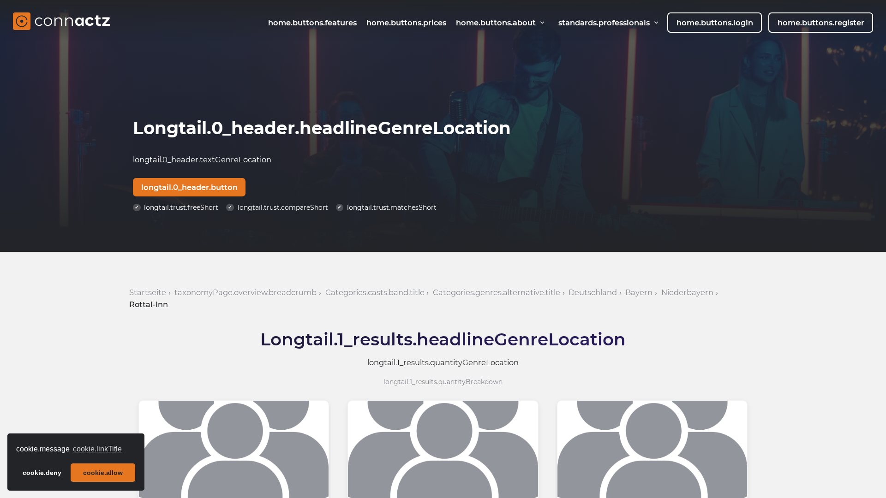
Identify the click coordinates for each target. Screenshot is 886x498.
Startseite (147, 292)
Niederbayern (687, 292)
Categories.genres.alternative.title (496, 292)
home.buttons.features (312, 22)
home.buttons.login (714, 22)
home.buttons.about (496, 22)
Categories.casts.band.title (375, 292)
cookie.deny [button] (42, 472)
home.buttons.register (821, 22)
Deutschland (593, 292)
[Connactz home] (61, 22)
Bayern (639, 292)
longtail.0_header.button (189, 187)
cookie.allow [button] (103, 472)
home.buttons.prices (406, 22)
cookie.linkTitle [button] (97, 449)
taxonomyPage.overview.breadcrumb (245, 292)
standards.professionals (604, 22)
